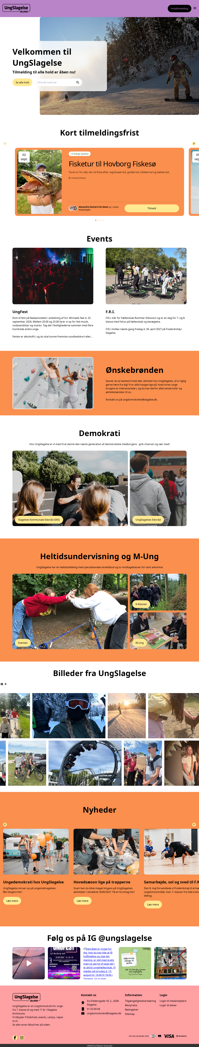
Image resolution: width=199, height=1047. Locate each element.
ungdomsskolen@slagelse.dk (104, 1013)
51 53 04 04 (93, 1009)
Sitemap (130, 1014)
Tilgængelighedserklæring (140, 1001)
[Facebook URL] (14, 1037)
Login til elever (168, 1005)
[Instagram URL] (21, 1037)
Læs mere (12, 900)
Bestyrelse (131, 1005)
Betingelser (131, 1009)
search (78, 82)
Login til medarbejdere (173, 1001)
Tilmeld (152, 208)
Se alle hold (22, 82)
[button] (95, 220)
